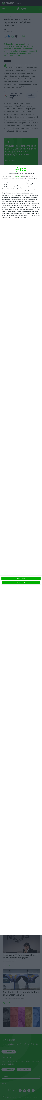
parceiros (19, 176)
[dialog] (21, 550)
